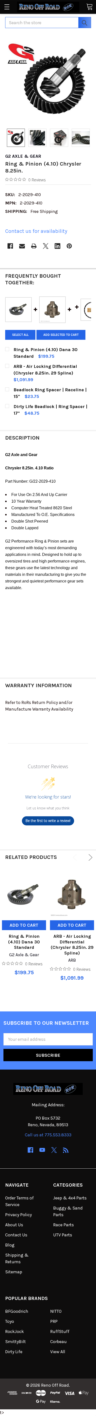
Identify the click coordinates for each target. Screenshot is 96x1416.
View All (57, 1351)
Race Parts (63, 1225)
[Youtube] (42, 1150)
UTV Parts (62, 1235)
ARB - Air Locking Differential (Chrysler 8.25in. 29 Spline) (72, 945)
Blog (10, 1245)
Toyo (9, 1321)
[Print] (34, 246)
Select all (20, 335)
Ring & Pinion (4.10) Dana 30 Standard (24, 942)
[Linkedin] (57, 246)
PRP (54, 1321)
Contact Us (16, 1235)
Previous (75, 857)
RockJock (14, 1331)
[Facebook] (10, 246)
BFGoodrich (16, 1311)
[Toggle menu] (7, 7)
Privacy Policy (18, 1214)
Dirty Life (13, 1351)
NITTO (56, 1311)
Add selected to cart (61, 335)
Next (89, 857)
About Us (14, 1225)
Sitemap (13, 1272)
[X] (46, 246)
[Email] (22, 246)
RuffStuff (59, 1331)
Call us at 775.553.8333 (48, 1135)
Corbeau (58, 1341)
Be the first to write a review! (48, 820)
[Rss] (66, 1150)
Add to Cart (24, 925)
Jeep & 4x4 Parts (70, 1198)
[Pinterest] (69, 246)
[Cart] (89, 6)
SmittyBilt (15, 1341)
